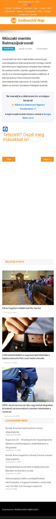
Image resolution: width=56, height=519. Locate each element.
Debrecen (28, 8)
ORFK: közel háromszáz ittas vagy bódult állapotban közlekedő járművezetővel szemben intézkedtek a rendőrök (27, 408)
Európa (42, 8)
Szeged (47, 11)
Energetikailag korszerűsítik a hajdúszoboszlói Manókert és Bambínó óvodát (27, 469)
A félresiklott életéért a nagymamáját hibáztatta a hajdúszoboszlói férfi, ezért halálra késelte (26, 357)
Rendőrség (8, 48)
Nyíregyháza (31, 11)
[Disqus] (28, 205)
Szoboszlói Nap (31, 20)
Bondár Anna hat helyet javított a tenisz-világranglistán (24, 430)
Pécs (40, 11)
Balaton (8, 8)
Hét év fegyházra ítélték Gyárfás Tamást (21, 308)
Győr (49, 8)
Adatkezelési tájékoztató (26, 509)
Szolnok (33, 15)
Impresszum (8, 509)
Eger (35, 8)
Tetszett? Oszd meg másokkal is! (23, 137)
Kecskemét (10, 11)
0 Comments (42, 49)
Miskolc (20, 11)
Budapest (18, 8)
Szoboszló (23, 15)
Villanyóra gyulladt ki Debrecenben (11, 159)
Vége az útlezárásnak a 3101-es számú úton (48, 159)
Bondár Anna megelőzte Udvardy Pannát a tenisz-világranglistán (29, 457)
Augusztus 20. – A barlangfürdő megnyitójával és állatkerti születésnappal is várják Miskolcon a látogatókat (29, 444)
